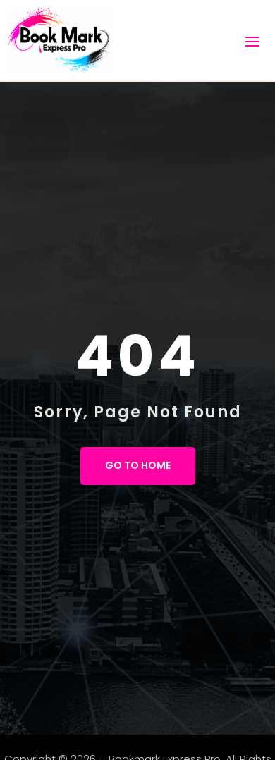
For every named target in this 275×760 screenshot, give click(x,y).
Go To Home (138, 465)
